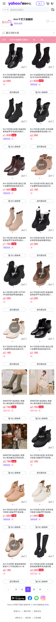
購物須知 (37, 611)
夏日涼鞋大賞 (12, 32)
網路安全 (18, 617)
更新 (46, 604)
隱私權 (28, 617)
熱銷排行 (44, 39)
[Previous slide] (3, 55)
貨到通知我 (14, 92)
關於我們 (27, 611)
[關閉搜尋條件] (8, 9)
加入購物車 (43, 92)
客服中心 (17, 611)
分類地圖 (37, 617)
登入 (40, 3)
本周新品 (36, 39)
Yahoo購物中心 (19, 3)
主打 (4, 39)
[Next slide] (25, 55)
